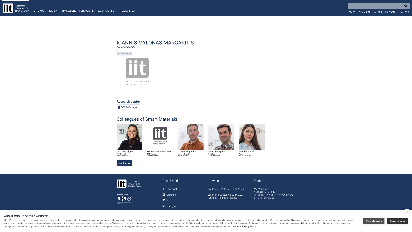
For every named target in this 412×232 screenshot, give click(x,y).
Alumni (378, 12)
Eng (407, 12)
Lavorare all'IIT (107, 11)
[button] (53, 8)
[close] (407, 211)
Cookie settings (397, 221)
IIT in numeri (364, 12)
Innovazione (68, 11)
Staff (352, 12)
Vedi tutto (124, 163)
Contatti (390, 12)
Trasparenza (127, 11)
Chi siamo (39, 11)
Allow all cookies (374, 221)
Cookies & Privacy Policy (244, 226)
